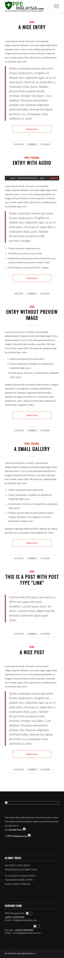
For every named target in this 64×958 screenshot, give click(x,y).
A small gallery (32, 448)
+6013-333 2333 (24, 929)
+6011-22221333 (14, 917)
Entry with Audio (32, 162)
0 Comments (32, 144)
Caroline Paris (15, 829)
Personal (34, 157)
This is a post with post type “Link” (32, 579)
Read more (32, 129)
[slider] (54, 178)
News (32, 22)
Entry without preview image (32, 314)
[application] (32, 178)
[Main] (7, 178)
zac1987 (46, 144)
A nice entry (32, 27)
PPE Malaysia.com (17, 835)
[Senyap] (47, 178)
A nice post (32, 652)
